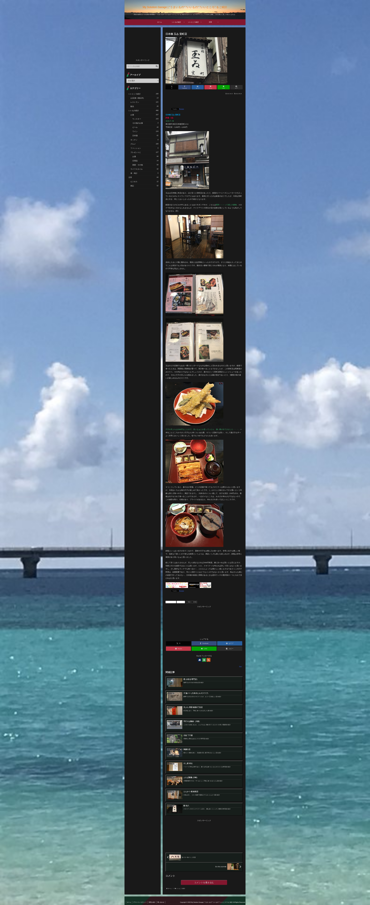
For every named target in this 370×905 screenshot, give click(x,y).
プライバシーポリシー (140, 902)
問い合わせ (160, 902)
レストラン (181, 602)
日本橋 (194, 602)
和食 (189, 602)
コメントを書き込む (204, 882)
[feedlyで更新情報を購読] (204, 660)
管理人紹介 (152, 902)
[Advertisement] (204, 100)
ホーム (129, 902)
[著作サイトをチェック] (200, 660)
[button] (236, 87)
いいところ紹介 (171, 602)
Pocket (181, 109)
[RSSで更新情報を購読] (208, 660)
